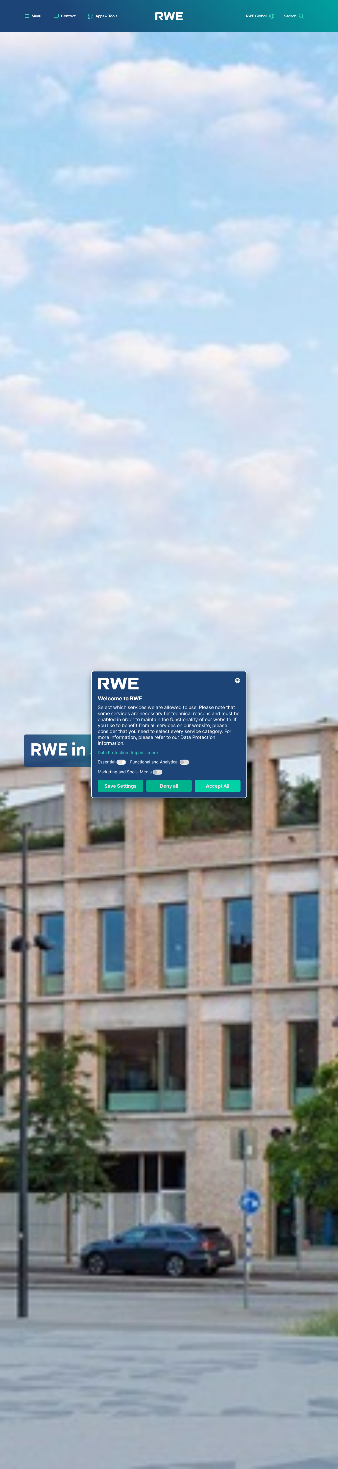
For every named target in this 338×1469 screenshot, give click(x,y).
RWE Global (256, 16)
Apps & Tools (107, 16)
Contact (68, 16)
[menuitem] (65, 16)
